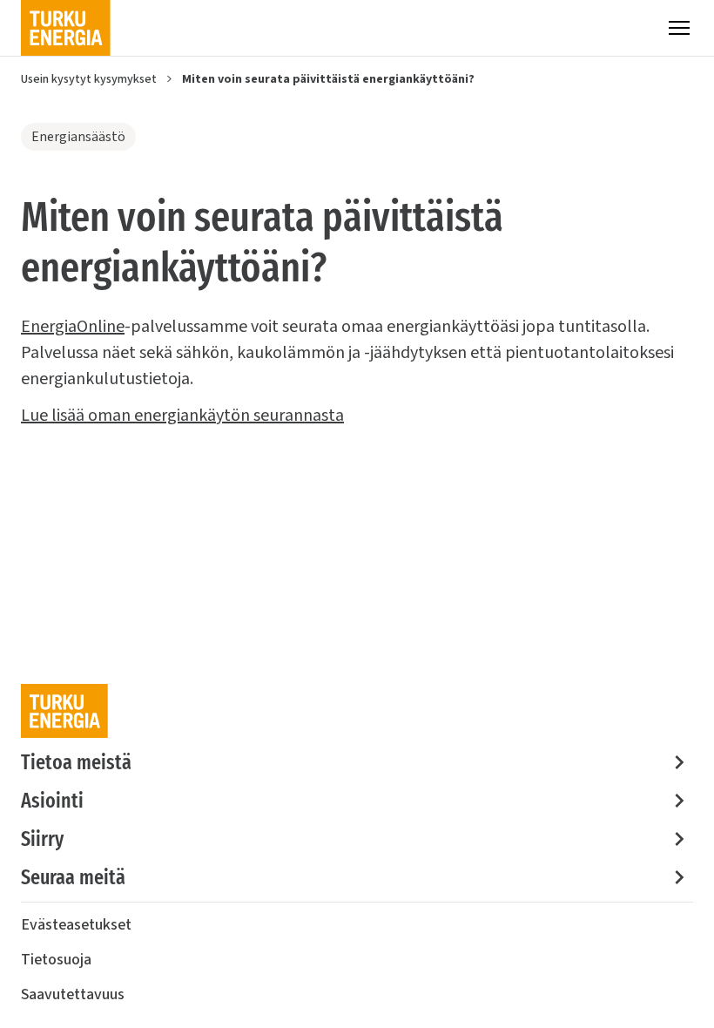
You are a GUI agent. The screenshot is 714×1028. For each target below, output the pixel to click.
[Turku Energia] (66, 28)
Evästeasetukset (76, 925)
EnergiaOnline (73, 326)
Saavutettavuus (73, 994)
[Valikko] (679, 28)
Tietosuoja (56, 960)
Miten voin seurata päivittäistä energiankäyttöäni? (328, 79)
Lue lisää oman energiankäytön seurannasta (182, 415)
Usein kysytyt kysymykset (89, 79)
